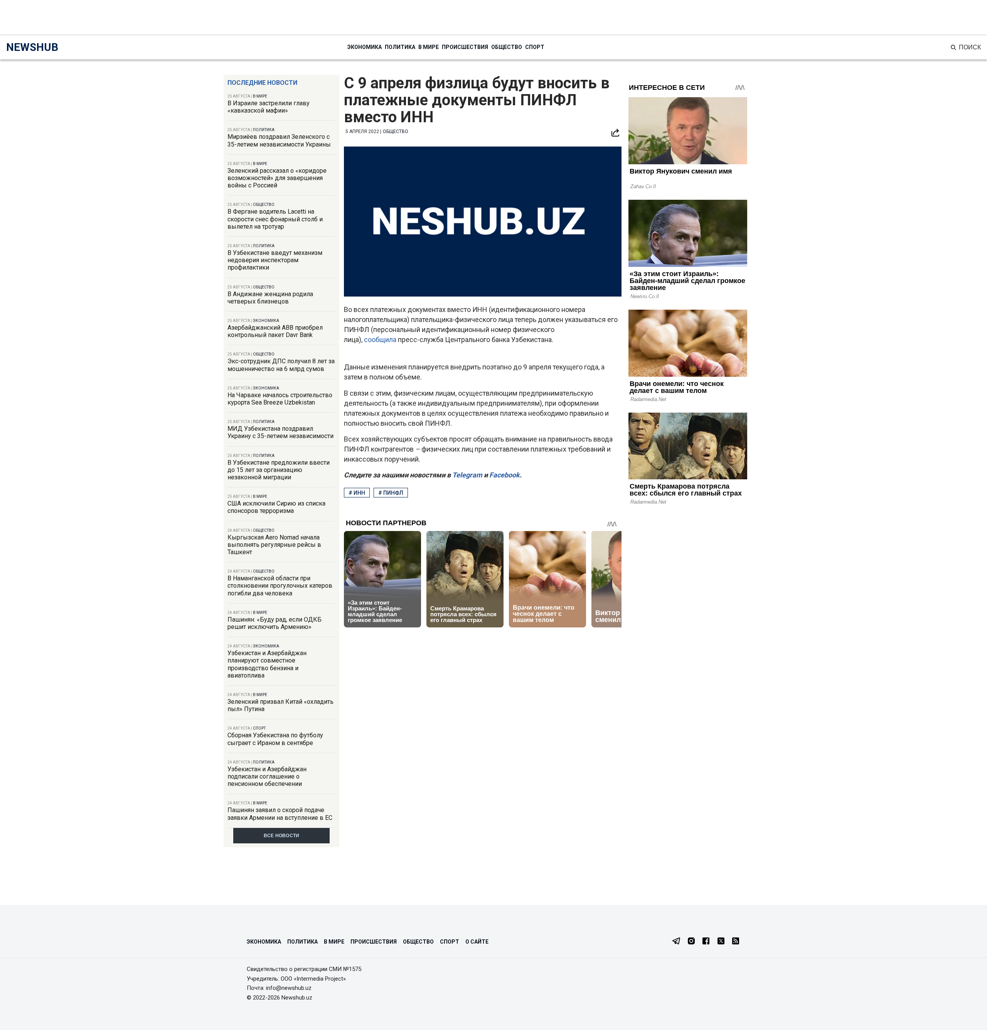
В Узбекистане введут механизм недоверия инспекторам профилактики (274, 260)
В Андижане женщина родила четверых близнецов (270, 297)
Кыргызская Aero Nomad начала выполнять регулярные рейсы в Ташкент (274, 545)
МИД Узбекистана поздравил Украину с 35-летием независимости (280, 432)
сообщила (381, 339)
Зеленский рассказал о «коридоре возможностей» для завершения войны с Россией (277, 178)
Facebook (504, 475)
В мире (428, 47)
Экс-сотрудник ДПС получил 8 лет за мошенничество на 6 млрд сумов (281, 364)
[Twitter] (721, 941)
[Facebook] (706, 941)
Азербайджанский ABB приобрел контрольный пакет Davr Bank (275, 331)
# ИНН (357, 493)
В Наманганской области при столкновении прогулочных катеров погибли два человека (279, 586)
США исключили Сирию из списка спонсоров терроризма (276, 507)
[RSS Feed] (735, 941)
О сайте (476, 942)
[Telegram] (676, 941)
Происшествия (465, 47)
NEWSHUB (32, 47)
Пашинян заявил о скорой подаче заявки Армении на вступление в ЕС (279, 813)
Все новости (282, 835)
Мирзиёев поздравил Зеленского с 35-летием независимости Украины (279, 140)
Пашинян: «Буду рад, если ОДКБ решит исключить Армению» (274, 623)
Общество (506, 47)
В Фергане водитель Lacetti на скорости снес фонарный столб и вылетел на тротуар (275, 219)
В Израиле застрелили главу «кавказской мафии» (268, 106)
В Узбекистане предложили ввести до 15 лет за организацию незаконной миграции (278, 470)
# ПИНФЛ (390, 493)
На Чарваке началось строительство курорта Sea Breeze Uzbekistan (279, 398)
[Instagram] (691, 941)
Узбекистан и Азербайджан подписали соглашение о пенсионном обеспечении (267, 776)
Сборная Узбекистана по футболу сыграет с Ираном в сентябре (275, 739)
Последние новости (262, 82)
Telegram (466, 475)
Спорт (534, 47)
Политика (400, 47)
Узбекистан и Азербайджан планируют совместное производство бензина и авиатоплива (267, 664)
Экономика (364, 47)
